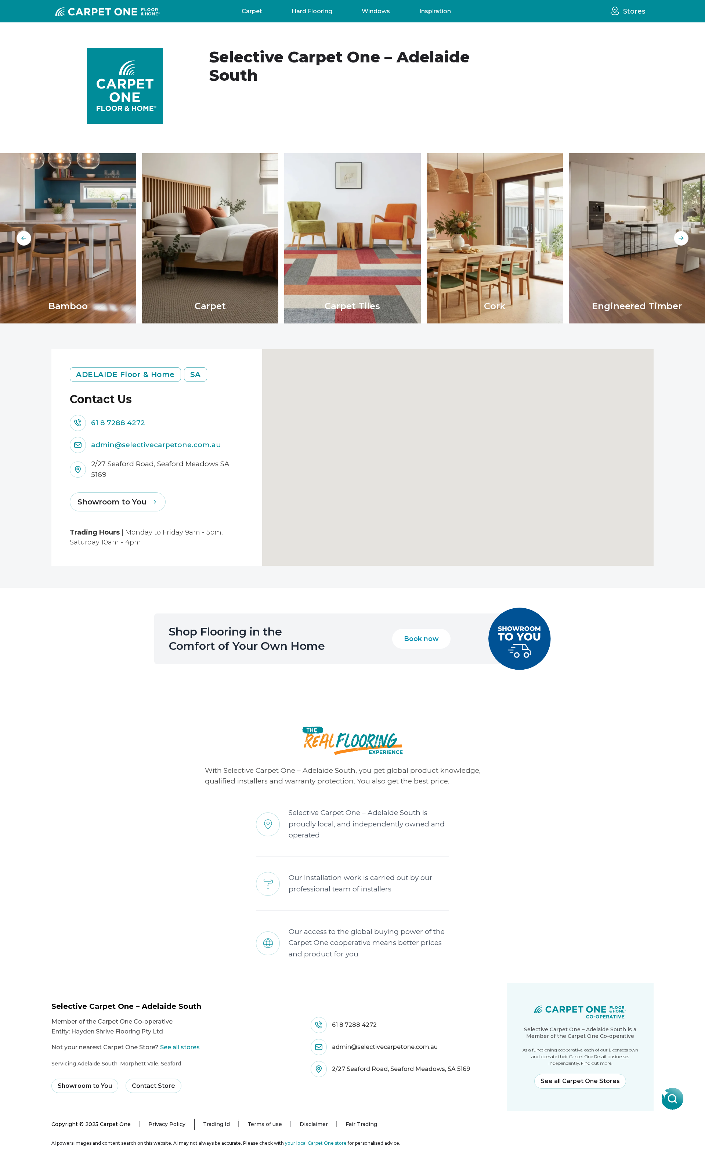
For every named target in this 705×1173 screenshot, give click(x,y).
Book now (421, 639)
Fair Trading (361, 1124)
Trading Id (216, 1124)
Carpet (252, 11)
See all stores (180, 1047)
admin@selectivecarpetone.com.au (156, 445)
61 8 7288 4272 (118, 423)
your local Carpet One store (316, 1143)
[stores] (617, 11)
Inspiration (435, 11)
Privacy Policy (166, 1124)
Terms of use (264, 1124)
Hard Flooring (312, 11)
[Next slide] (681, 238)
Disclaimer (314, 1124)
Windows (376, 11)
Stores (634, 11)
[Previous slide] (24, 238)
